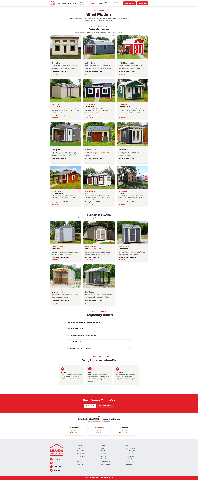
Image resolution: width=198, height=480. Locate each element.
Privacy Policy (80, 464)
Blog (69, 3)
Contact (103, 445)
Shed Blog (79, 461)
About (74, 3)
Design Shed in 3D (129, 3)
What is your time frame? (75, 329)
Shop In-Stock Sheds (105, 405)
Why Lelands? (80, 445)
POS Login (57, 470)
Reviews (128, 445)
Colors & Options (130, 448)
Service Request (105, 464)
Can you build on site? (74, 342)
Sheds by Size (129, 458)
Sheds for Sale (115, 3)
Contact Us (107, 3)
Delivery (103, 453)
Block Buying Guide (131, 451)
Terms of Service (105, 461)
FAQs (100, 3)
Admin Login (57, 466)
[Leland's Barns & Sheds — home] (52, 3)
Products (93, 3)
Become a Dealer (81, 458)
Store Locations (82, 3)
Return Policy (104, 458)
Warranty (103, 456)
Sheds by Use (129, 461)
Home (58, 3)
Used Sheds (129, 464)
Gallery (64, 3)
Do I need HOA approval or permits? (79, 348)
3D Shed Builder (81, 456)
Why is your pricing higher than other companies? (84, 322)
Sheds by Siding (130, 456)
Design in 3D (90, 405)
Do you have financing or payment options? (82, 335)
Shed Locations (81, 453)
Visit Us (56, 463)
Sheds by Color (130, 453)
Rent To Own (104, 451)
